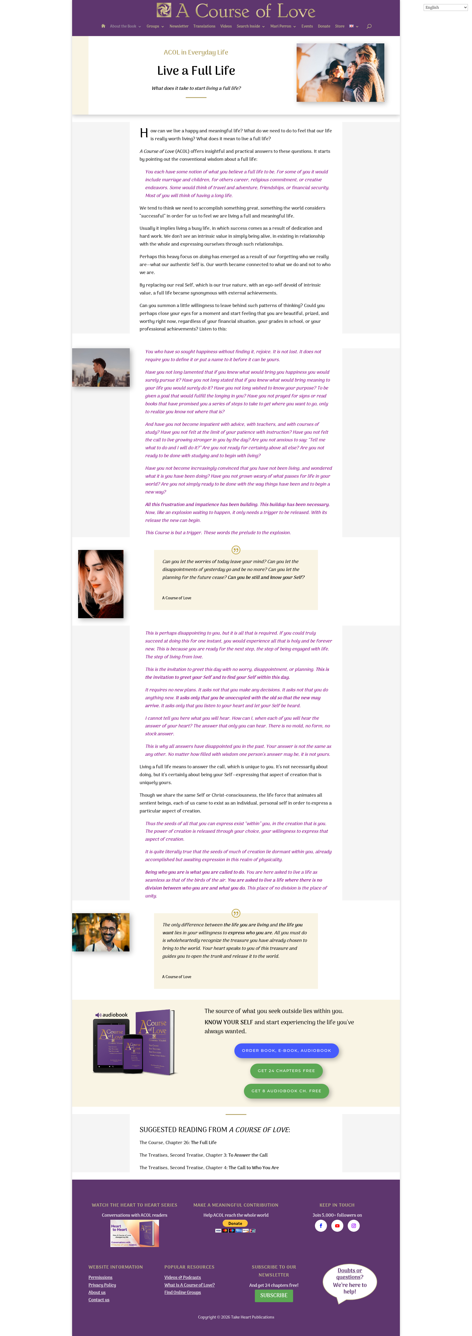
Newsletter (179, 26)
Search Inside (248, 26)
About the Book (123, 26)
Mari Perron (280, 26)
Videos (226, 26)
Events (307, 26)
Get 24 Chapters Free (286, 1070)
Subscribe (274, 1296)
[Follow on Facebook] (321, 1226)
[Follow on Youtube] (337, 1226)
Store (339, 26)
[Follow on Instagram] (354, 1226)
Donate (324, 26)
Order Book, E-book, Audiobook (286, 1050)
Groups (153, 26)
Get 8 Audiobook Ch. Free (286, 1090)
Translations (204, 26)
